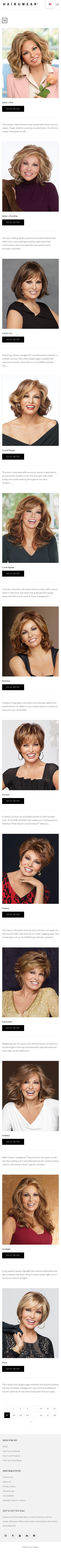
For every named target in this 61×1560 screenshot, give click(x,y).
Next (31, 1422)
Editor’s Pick (7, 102)
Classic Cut (7, 333)
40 (27, 1415)
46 (41, 1415)
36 (54, 1408)
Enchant (5, 794)
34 (41, 1408)
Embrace (6, 681)
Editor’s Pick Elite (10, 216)
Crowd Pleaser (8, 450)
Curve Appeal (8, 567)
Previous (7, 1408)
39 (20, 1415)
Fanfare (5, 908)
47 (48, 1415)
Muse (4, 1362)
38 (14, 1415)
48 (54, 1415)
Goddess (6, 1135)
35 (47, 1408)
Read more (13, 109)
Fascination (7, 1021)
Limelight (6, 1249)
